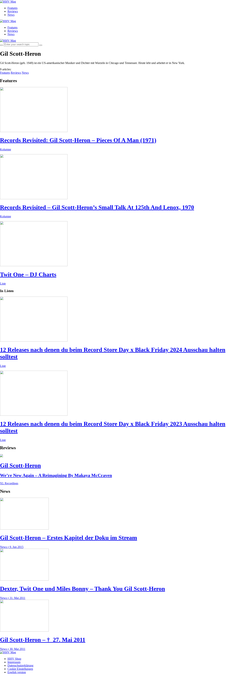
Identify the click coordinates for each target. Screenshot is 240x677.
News (11, 14)
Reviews (13, 11)
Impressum (14, 662)
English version (17, 672)
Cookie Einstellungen (20, 668)
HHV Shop (14, 658)
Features (12, 8)
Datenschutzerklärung (20, 665)
